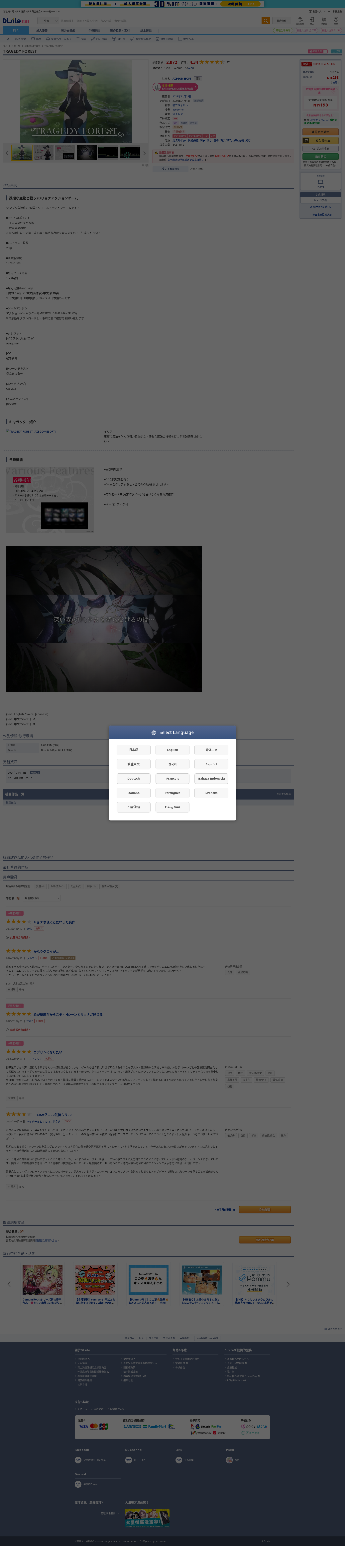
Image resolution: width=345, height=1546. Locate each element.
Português (172, 793)
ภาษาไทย (133, 807)
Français (172, 779)
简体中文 (211, 750)
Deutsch (133, 779)
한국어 (172, 764)
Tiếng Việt (172, 807)
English (172, 750)
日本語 (133, 750)
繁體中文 (134, 764)
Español (211, 764)
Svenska (211, 793)
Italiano (134, 793)
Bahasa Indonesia (211, 779)
